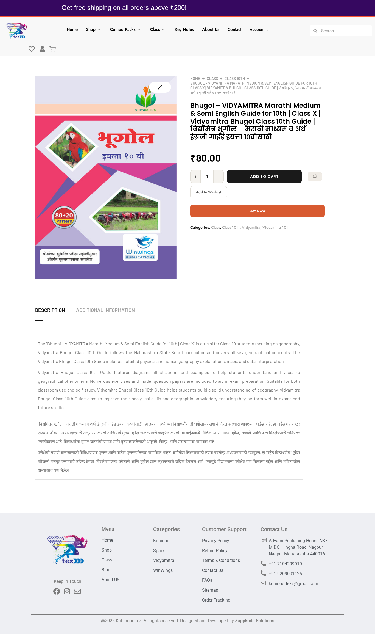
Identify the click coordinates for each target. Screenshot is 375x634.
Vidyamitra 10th (276, 227)
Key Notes (184, 29)
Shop (91, 29)
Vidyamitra (251, 227)
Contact (234, 29)
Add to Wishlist (208, 192)
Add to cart (264, 176)
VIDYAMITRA (76, 343)
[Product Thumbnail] (160, 87)
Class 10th (235, 78)
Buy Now (258, 210)
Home (72, 29)
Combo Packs (123, 29)
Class (155, 29)
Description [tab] (50, 310)
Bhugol (54, 343)
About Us (210, 29)
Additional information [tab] (105, 310)
